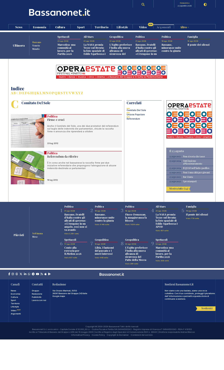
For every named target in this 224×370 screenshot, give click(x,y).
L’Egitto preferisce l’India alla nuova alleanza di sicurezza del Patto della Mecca (120, 50)
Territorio (101, 27)
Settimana (37, 233)
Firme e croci (55, 120)
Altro (183, 27)
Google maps (58, 296)
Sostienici (206, 308)
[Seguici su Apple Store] (45, 274)
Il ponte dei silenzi (198, 44)
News (19, 27)
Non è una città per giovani (196, 172)
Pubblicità (36, 297)
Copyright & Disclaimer (118, 335)
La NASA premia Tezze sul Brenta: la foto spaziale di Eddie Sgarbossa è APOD (95, 50)
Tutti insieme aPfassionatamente (192, 162)
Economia (39, 27)
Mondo (36, 48)
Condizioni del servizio (142, 335)
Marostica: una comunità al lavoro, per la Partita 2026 (66, 49)
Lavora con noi (39, 300)
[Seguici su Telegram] (33, 274)
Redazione (37, 294)
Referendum (133, 118)
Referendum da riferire (62, 156)
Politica (52, 116)
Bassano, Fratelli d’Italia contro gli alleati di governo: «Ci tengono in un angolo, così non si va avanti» (146, 52)
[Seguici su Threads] (17, 274)
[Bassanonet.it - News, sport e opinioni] (60, 12)
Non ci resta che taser (194, 156)
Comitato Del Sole (136, 110)
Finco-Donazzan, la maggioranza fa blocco (136, 217)
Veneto (36, 45)
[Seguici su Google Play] (49, 274)
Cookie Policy (98, 335)
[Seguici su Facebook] (9, 274)
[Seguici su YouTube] (37, 274)
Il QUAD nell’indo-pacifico (196, 168)
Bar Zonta (188, 177)
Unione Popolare (136, 114)
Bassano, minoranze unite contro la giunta (171, 47)
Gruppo (35, 290)
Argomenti (163, 27)
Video (145, 26)
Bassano (36, 42)
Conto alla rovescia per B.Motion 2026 (73, 250)
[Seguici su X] (21, 274)
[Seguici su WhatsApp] (29, 274)
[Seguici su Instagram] (13, 274)
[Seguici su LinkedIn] (25, 274)
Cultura (60, 27)
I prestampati (190, 181)
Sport (81, 27)
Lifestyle (122, 27)
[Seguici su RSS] (42, 274)
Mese (35, 236)
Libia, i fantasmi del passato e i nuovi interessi (104, 250)
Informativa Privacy (80, 335)
